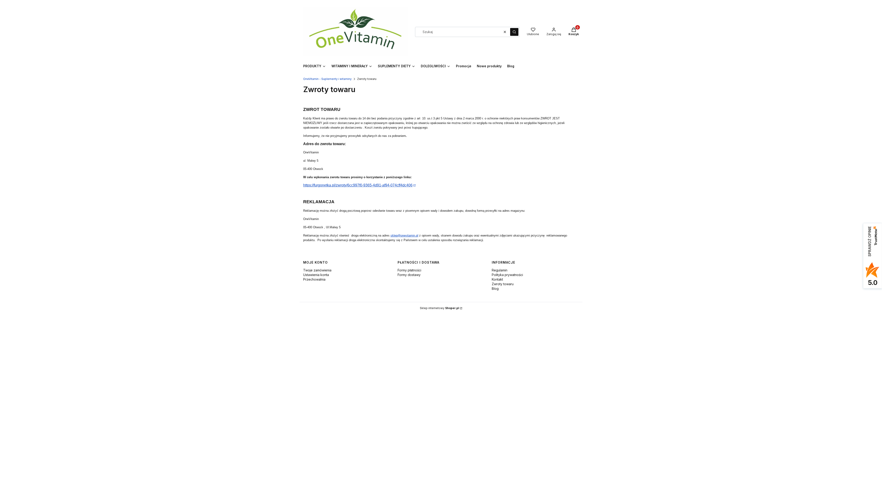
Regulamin (499, 270)
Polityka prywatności (507, 275)
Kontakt (497, 279)
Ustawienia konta (316, 275)
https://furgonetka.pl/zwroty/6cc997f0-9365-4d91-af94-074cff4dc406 (358, 185)
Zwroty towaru (503, 284)
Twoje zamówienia (317, 270)
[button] (514, 32)
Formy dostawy (409, 275)
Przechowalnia (314, 279)
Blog (495, 288)
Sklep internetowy (439, 308)
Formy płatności (409, 270)
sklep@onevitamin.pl (404, 235)
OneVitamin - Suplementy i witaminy (327, 79)
